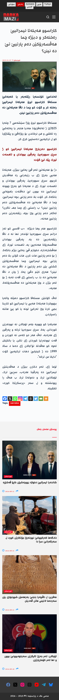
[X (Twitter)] (15, 685)
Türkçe (47, 4)
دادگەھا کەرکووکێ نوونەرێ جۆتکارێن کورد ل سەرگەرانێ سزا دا (31, 540)
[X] (10, 398)
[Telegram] (25, 398)
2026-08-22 (9, 610)
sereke (14, 403)
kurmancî (30, 4)
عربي (39, 4)
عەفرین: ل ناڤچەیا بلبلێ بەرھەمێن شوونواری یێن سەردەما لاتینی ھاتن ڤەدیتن (29, 599)
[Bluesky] (51, 685)
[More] (46, 398)
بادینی (20, 4)
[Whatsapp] (15, 398)
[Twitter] (35, 398)
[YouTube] (37, 685)
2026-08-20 (9, 669)
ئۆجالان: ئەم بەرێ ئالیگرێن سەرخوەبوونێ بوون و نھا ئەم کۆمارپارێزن (30, 658)
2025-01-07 (6, 60)
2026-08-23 (9, 491)
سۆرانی (11, 4)
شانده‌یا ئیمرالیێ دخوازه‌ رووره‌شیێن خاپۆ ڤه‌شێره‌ (30, 483)
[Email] (41, 398)
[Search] (47, 17)
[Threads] (30, 398)
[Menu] (54, 17)
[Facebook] (5, 398)
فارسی (29, 7)
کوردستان (17, 60)
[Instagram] (20, 398)
